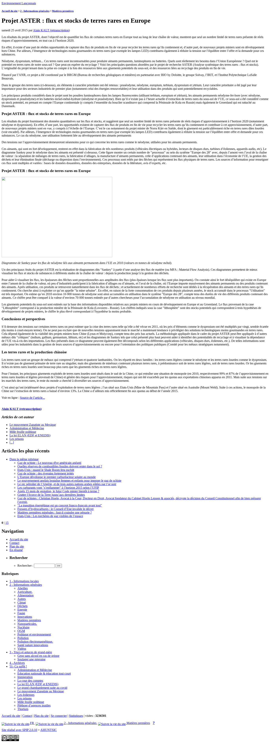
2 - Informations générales (34, 10)
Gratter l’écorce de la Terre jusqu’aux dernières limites (51, 494)
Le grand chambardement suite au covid (42, 687)
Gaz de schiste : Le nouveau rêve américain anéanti (49, 462)
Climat (21, 602)
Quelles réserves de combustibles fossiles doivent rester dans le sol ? (59, 466)
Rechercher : (25, 565)
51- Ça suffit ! (18, 666)
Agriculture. (24, 591)
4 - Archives (17, 663)
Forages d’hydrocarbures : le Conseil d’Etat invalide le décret (55, 509)
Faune (21, 613)
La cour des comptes (30, 680)
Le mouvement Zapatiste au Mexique (32, 424)
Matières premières (63, 10)
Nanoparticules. (27, 623)
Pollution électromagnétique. (35, 641)
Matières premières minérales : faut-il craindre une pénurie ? (54, 512)
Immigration (25, 677)
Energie (22, 609)
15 (6, 522)
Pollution (23, 638)
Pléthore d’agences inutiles (34, 705)
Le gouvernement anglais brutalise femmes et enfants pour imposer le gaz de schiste (69, 480)
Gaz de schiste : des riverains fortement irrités (45, 473)
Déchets (22, 606)
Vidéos (21, 648)
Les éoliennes (25, 694)
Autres (21, 599)
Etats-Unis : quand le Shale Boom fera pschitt (45, 470)
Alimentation (25, 595)
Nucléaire (23, 627)
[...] (11, 442)
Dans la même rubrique (24, 459)
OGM (21, 631)
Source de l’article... (32, 397)
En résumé (16, 550)
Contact (14, 543)
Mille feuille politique (22, 431)
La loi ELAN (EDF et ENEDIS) (29, 435)
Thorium (22, 709)
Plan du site (16, 546)
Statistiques (76, 715)
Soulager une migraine (31, 659)
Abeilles (22, 588)
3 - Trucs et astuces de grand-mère (30, 652)
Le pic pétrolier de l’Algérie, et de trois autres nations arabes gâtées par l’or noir (66, 484)
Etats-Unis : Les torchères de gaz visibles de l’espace (50, 516)
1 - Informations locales (24, 581)
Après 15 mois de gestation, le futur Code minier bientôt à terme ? (58, 491)
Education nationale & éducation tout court (44, 673)
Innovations (24, 616)
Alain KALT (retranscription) (51, 30)
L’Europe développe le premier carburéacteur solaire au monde (56, 477)
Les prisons (16, 439)
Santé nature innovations (32, 645)
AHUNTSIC (48, 730)
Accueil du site (10, 10)
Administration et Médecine (26, 428)
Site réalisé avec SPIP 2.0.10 (19, 730)
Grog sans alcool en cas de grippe (38, 655)
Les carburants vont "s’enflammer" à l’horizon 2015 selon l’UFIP (58, 487)
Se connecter (59, 715)
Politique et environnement (34, 634)
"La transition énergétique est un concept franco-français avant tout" (59, 505)
